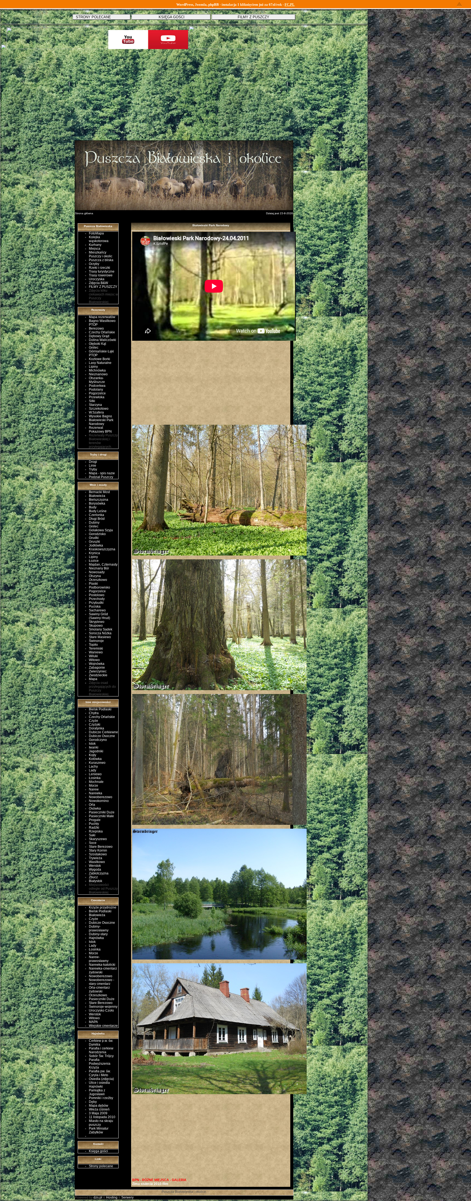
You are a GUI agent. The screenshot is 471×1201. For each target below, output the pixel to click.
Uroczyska (96, 279)
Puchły (94, 824)
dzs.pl (97, 1197)
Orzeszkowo (98, 580)
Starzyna (95, 405)
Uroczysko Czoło (101, 1010)
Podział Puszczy (101, 477)
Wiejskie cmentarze (103, 1026)
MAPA (93, 1022)
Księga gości (98, 1151)
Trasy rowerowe (101, 275)
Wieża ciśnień (99, 1109)
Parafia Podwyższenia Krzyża (99, 1063)
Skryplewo (96, 622)
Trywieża (95, 858)
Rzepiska (96, 831)
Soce (92, 843)
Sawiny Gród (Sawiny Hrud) (99, 616)
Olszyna (95, 576)
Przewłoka (96, 397)
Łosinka (95, 778)
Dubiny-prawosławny (98, 928)
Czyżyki (94, 724)
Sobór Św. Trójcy (101, 1056)
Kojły (92, 755)
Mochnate (96, 782)
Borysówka (97, 503)
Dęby (93, 1102)
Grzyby (94, 264)
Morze (93, 785)
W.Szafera (96, 412)
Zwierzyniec (98, 671)
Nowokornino (99, 801)
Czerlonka (96, 515)
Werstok (95, 866)
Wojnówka (96, 664)
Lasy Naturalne (100, 363)
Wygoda (95, 869)
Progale (95, 820)
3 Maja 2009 (98, 1113)
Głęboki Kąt (97, 344)
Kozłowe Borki (99, 359)
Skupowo (96, 625)
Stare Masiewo (100, 637)
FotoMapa (96, 233)
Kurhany (95, 245)
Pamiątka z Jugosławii (97, 1092)
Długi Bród (97, 519)
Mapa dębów (98, 1106)
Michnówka (97, 370)
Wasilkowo (97, 862)
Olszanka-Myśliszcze (97, 380)
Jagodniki (96, 751)
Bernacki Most (99, 492)
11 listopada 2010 (102, 1117)
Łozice (94, 561)
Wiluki (93, 656)
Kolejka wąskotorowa (98, 239)
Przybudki (96, 603)
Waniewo (96, 652)
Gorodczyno (98, 740)
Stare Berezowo (101, 847)
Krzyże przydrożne (102, 907)
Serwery (127, 1197)
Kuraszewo (97, 763)
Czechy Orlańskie (102, 332)
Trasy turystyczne (101, 271)
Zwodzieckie (98, 675)
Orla (92, 805)
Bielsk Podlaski (100, 709)
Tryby (93, 469)
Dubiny (94, 522)
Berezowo (96, 328)
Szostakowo (98, 854)
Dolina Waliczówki (102, 340)
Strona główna (84, 213)
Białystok (95, 881)
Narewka (95, 793)
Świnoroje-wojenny (103, 1007)
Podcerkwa (97, 386)
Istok (92, 744)
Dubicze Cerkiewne (103, 732)
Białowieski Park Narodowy (101, 422)
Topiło (93, 645)
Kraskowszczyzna (102, 549)
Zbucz (93, 877)
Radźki (94, 827)
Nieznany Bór (99, 568)
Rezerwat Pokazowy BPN (100, 429)
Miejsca (94, 249)
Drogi (93, 462)
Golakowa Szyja (101, 530)
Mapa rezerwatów (102, 317)
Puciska (95, 606)
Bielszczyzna (98, 500)
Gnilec (93, 347)
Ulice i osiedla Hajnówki (99, 1084)
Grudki (94, 538)
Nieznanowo (98, 374)
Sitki (92, 401)
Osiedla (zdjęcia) (101, 1079)
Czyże (93, 721)
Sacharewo (97, 610)
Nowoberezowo (100, 797)
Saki (92, 835)
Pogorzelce (97, 393)
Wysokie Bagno (100, 416)
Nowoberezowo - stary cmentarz (101, 982)
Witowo (94, 660)
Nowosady (97, 572)
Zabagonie (97, 667)
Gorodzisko (97, 534)
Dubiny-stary (98, 934)
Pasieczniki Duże (101, 812)
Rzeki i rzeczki (99, 268)
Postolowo (96, 595)
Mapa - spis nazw (102, 473)
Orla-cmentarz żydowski (99, 989)
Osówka (95, 808)
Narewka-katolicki (102, 965)
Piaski (93, 584)
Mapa (93, 679)
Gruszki (94, 542)
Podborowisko (99, 587)
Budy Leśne (98, 511)
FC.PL (290, 4)
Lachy (93, 766)
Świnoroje (96, 641)
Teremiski (96, 648)
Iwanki (93, 747)
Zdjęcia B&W (98, 283)
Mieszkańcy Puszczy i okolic (100, 254)
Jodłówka (96, 545)
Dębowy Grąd (99, 336)
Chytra (94, 713)
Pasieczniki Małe (101, 816)
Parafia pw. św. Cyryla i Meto (100, 1073)
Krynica (94, 553)
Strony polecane (101, 1166)
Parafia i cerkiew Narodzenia (101, 1050)
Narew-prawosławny (98, 959)
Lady (92, 770)
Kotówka (95, 759)
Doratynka (96, 728)
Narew (94, 789)
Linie (92, 465)
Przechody (97, 599)
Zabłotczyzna (98, 873)
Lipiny (93, 367)
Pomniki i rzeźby (101, 1098)
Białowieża (97, 496)
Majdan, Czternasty (103, 564)
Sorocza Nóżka (100, 633)
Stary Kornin (98, 850)
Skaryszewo (98, 839)
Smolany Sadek (100, 629)
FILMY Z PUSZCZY (103, 287)
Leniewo (95, 774)
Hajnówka (96, 938)
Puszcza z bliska (101, 260)
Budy (92, 507)
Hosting (111, 1197)
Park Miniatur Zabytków (98, 1130)
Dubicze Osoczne (102, 736)
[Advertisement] (184, 99)
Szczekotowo (98, 409)
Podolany (96, 389)
